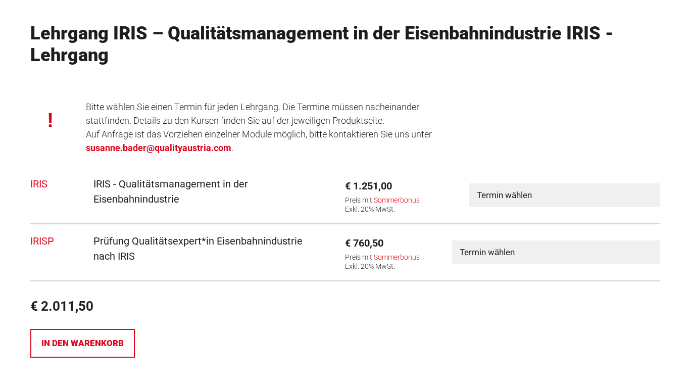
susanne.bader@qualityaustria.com (158, 147)
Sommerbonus (397, 200)
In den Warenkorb (82, 343)
